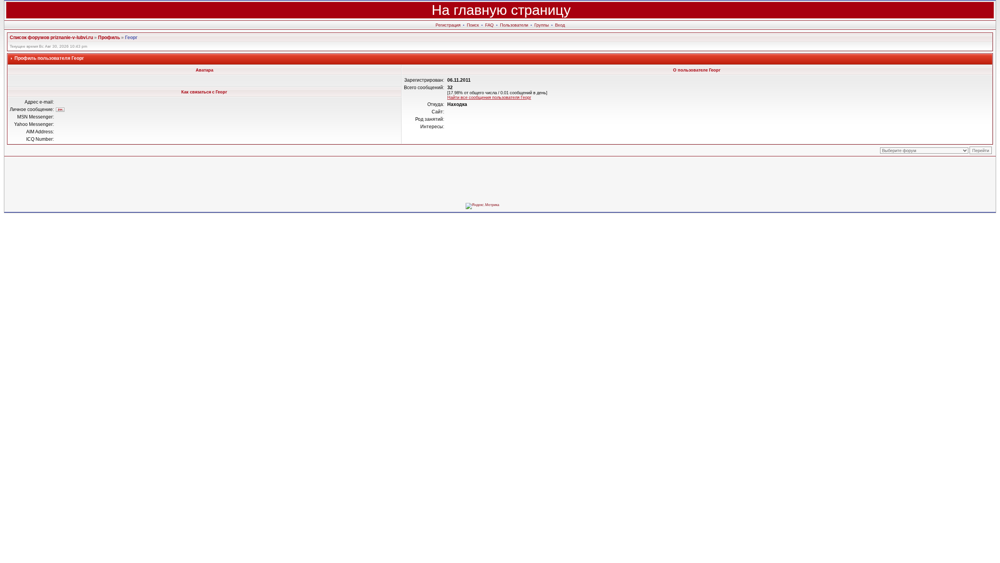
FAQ (489, 25)
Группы (541, 25)
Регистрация (448, 25)
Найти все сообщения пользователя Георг (489, 97)
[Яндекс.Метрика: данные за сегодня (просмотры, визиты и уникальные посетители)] (482, 206)
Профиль (109, 37)
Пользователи (514, 25)
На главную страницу (501, 10)
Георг (131, 37)
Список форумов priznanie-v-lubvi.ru (51, 37)
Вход (560, 25)
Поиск (473, 25)
